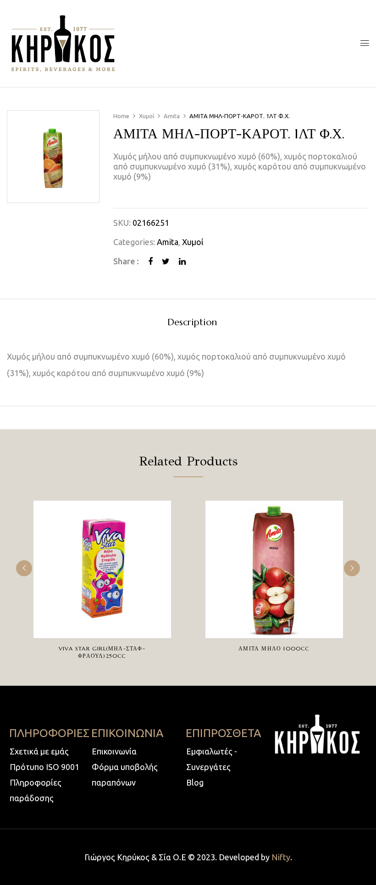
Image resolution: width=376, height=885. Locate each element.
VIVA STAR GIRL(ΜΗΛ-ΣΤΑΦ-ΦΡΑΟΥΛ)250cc (102, 652)
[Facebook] (150, 261)
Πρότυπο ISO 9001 (44, 766)
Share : (126, 261)
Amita (172, 116)
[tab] (192, 323)
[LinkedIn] (182, 261)
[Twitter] (166, 261)
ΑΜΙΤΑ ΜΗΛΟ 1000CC (273, 648)
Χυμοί (146, 116)
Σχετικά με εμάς (39, 751)
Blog (195, 782)
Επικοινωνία (114, 751)
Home (121, 116)
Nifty (280, 857)
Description (192, 322)
